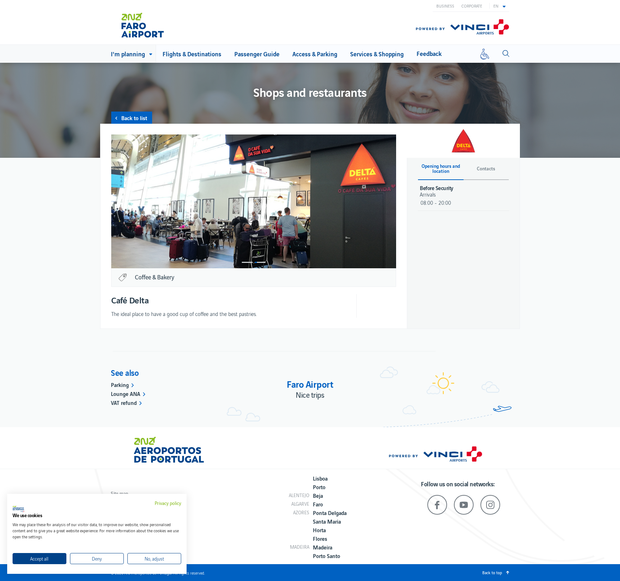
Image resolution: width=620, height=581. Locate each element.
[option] (253, 201)
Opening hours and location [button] (441, 169)
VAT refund (124, 402)
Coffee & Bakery (154, 277)
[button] (499, 6)
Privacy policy (168, 503)
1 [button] (247, 262)
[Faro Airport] (152, 22)
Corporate (471, 6)
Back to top (492, 572)
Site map (119, 493)
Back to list (134, 118)
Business (445, 6)
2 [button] (260, 262)
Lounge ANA (125, 393)
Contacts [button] (486, 168)
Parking (120, 384)
